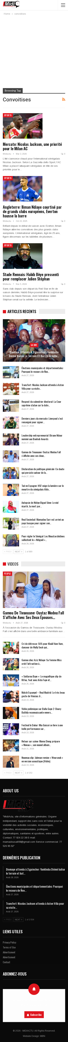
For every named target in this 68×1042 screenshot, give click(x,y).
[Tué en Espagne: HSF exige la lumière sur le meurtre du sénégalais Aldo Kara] (11, 490)
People (7, 573)
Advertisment (9, 952)
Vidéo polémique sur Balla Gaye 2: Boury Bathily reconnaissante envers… (41, 710)
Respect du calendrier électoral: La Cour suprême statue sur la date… (41, 403)
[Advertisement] (34, 52)
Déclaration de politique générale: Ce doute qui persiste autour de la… (43, 470)
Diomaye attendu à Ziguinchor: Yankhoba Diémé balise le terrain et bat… (35, 871)
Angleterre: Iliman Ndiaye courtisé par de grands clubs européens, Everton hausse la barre (32, 211)
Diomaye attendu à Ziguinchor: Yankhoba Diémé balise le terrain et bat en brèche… (34, 354)
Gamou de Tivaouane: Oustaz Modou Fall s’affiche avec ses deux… (41, 454)
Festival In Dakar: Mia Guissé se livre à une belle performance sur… (42, 727)
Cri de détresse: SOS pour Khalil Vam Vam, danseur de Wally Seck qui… (42, 645)
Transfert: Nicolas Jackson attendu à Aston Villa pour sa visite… (43, 386)
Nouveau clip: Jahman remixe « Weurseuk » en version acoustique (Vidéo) (42, 759)
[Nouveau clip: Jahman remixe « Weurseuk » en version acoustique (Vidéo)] (11, 762)
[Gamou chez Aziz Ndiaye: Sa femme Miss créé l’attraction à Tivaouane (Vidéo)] (11, 664)
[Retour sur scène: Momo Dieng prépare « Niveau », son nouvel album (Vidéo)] (11, 745)
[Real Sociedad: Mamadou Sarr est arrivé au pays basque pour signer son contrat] (11, 524)
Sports (8, 115)
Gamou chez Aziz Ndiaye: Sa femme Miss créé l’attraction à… (42, 661)
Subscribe (36, 1015)
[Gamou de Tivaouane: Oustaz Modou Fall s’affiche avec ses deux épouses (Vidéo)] (11, 456)
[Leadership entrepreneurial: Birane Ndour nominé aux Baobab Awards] (11, 439)
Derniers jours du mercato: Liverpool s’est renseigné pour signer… (42, 420)
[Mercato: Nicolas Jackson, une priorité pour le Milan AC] (22, 126)
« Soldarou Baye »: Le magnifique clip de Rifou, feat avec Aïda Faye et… (41, 678)
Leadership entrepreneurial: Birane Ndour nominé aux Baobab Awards (42, 437)
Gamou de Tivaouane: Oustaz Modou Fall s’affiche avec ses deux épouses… (33, 615)
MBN (42, 1036)
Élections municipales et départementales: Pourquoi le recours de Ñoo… (42, 369)
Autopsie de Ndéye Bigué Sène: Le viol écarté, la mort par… (40, 504)
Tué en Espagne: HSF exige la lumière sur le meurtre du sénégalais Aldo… (43, 487)
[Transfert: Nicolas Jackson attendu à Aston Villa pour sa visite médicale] (11, 389)
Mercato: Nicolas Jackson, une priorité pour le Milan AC (32, 146)
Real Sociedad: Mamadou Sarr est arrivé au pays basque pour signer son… (43, 521)
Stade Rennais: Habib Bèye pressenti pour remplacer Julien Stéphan (31, 276)
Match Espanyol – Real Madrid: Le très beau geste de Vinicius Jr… (43, 694)
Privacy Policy (9, 942)
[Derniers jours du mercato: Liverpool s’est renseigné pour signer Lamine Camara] (11, 423)
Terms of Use (9, 947)
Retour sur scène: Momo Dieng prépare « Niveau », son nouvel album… (41, 743)
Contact (6, 962)
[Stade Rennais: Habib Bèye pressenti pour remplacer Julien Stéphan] (22, 256)
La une (34, 345)
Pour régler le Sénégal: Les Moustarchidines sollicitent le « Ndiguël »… (43, 538)
